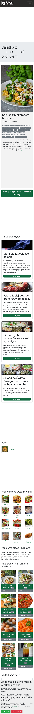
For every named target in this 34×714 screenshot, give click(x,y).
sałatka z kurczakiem (8, 132)
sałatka (28, 130)
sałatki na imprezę (8, 134)
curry (8, 125)
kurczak (22, 127)
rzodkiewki (21, 130)
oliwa (15, 130)
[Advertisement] (17, 25)
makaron (5, 130)
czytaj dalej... (23, 150)
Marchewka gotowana (25, 635)
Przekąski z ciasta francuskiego (8, 662)
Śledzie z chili (25, 586)
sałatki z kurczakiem (8, 136)
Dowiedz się (13, 706)
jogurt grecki (26, 125)
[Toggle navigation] (29, 3)
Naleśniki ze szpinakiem (8, 611)
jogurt (19, 125)
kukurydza (16, 127)
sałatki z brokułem (19, 134)
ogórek (11, 130)
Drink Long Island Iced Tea (25, 661)
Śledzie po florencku (8, 587)
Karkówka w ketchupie (25, 611)
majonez (28, 127)
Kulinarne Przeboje (8, 591)
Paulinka (13, 449)
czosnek (14, 125)
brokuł (4, 125)
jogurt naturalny (7, 127)
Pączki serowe (8, 635)
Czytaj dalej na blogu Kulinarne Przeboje (17, 193)
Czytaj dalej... (17, 276)
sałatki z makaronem (21, 136)
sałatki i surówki (20, 132)
